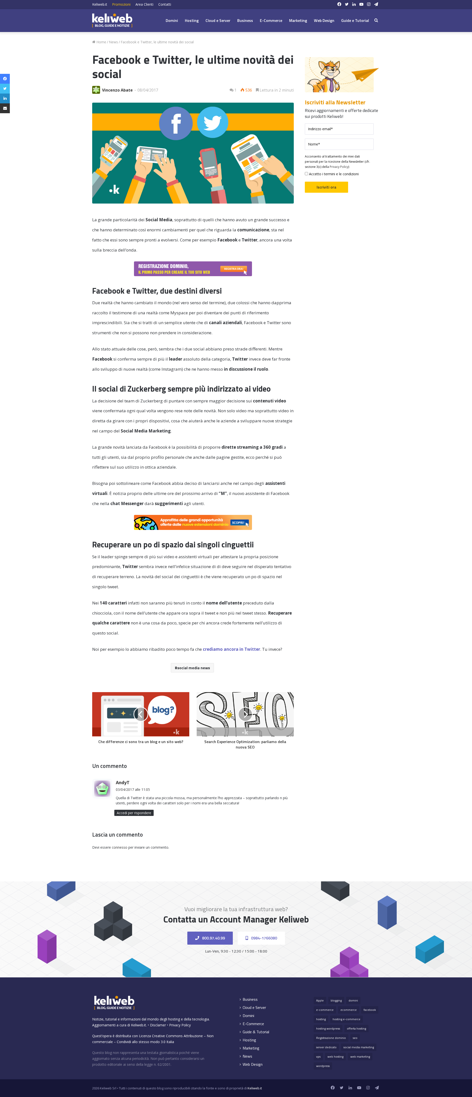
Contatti (164, 4)
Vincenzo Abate (117, 90)
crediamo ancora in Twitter (231, 649)
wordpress (323, 1066)
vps (318, 1056)
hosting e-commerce (346, 1019)
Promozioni (121, 4)
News (113, 42)
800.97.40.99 (213, 938)
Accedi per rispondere (134, 813)
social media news (193, 668)
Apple (320, 1000)
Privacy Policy (339, 167)
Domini (172, 20)
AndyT (123, 782)
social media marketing (358, 1047)
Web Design (324, 20)
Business (245, 20)
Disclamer (158, 1025)
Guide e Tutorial (355, 20)
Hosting (192, 20)
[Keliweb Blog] (112, 20)
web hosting (335, 1056)
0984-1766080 (263, 938)
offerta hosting (356, 1028)
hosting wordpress (328, 1028)
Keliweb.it (99, 4)
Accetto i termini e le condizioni (333, 174)
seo (355, 1037)
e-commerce (325, 1009)
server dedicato (326, 1047)
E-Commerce (271, 20)
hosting (321, 1019)
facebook (370, 1009)
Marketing (298, 20)
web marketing (360, 1056)
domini (353, 1000)
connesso (119, 847)
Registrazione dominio (331, 1037)
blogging (336, 1000)
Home (100, 42)
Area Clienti (144, 4)
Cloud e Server (218, 20)
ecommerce (348, 1009)
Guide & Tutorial (256, 1031)
